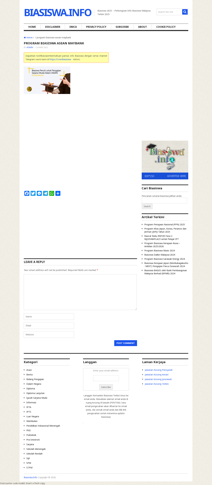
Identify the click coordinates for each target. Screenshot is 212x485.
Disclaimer (52, 27)
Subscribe (122, 27)
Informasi (31, 402)
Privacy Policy (96, 27)
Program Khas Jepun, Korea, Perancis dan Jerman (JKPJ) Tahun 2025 (165, 230)
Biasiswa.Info (57, 12)
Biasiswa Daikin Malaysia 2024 (159, 254)
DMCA (73, 27)
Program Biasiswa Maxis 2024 (159, 250)
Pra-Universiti (33, 439)
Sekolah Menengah (36, 448)
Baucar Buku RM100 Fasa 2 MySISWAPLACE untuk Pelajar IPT (161, 237)
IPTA (28, 407)
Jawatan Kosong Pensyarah (159, 369)
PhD (28, 430)
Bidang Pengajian (35, 379)
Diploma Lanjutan (35, 393)
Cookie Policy (166, 27)
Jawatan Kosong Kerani (156, 374)
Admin (30, 47)
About (142, 27)
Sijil (28, 458)
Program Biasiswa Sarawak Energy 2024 (164, 258)
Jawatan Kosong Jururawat (158, 379)
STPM (29, 467)
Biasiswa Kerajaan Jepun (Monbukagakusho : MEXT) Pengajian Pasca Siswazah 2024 (166, 265)
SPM (28, 462)
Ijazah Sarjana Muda (36, 397)
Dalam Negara (33, 383)
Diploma (30, 388)
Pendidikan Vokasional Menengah (43, 425)
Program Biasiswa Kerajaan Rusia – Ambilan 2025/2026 (162, 245)
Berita (29, 374)
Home (32, 27)
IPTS (28, 411)
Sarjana (30, 444)
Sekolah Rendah (34, 453)
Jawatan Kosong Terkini (157, 383)
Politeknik (31, 435)
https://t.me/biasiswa (60, 59)
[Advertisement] (66, 119)
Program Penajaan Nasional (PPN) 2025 (164, 224)
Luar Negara (32, 416)
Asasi (29, 369)
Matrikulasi (31, 421)
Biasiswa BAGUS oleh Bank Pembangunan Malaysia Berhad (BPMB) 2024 (165, 272)
